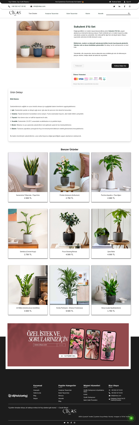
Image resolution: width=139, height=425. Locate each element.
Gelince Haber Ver (120, 66)
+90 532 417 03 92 (18, 6)
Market (88, 13)
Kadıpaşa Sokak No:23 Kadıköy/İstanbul (118, 399)
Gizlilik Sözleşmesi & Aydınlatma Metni (94, 391)
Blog (34, 395)
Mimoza (60, 395)
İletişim (35, 398)
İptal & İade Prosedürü (90, 400)
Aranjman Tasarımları (51, 13)
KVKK (85, 394)
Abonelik (100, 13)
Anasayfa (36, 390)
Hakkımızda (37, 393)
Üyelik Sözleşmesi (89, 397)
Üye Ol (128, 2)
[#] (15, 17)
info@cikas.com (39, 6)
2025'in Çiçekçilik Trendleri (86, 416)
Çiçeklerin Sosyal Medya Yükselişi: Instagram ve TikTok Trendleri (112, 416)
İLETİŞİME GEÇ (69, 356)
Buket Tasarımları (72, 13)
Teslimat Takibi (116, 2)
